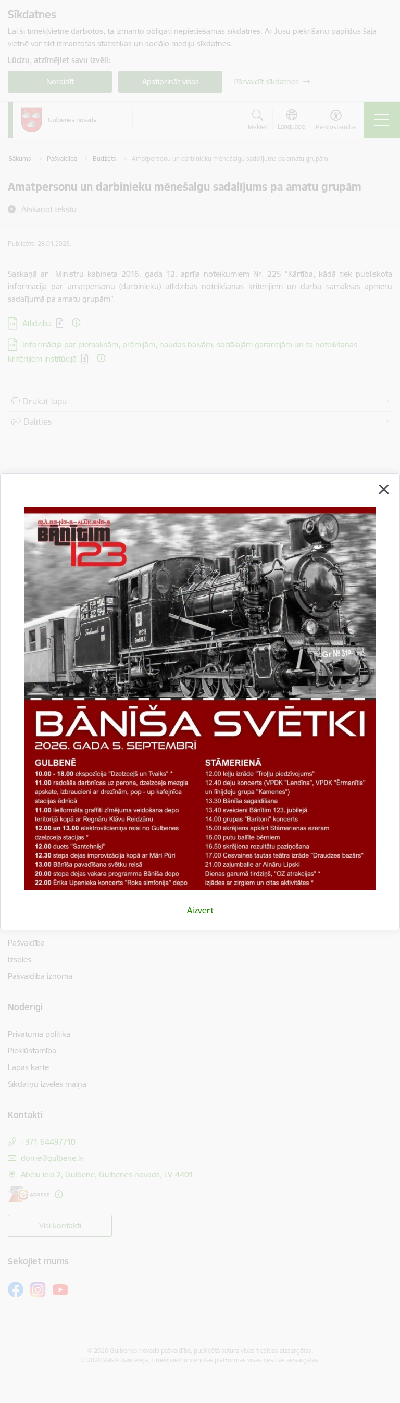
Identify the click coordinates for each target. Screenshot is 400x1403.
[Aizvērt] (384, 489)
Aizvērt (200, 910)
